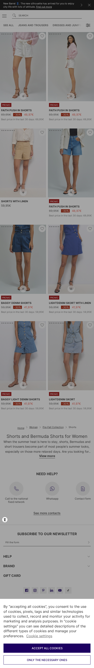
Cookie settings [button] (39, 636)
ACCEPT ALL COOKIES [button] (47, 648)
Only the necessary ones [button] (47, 660)
